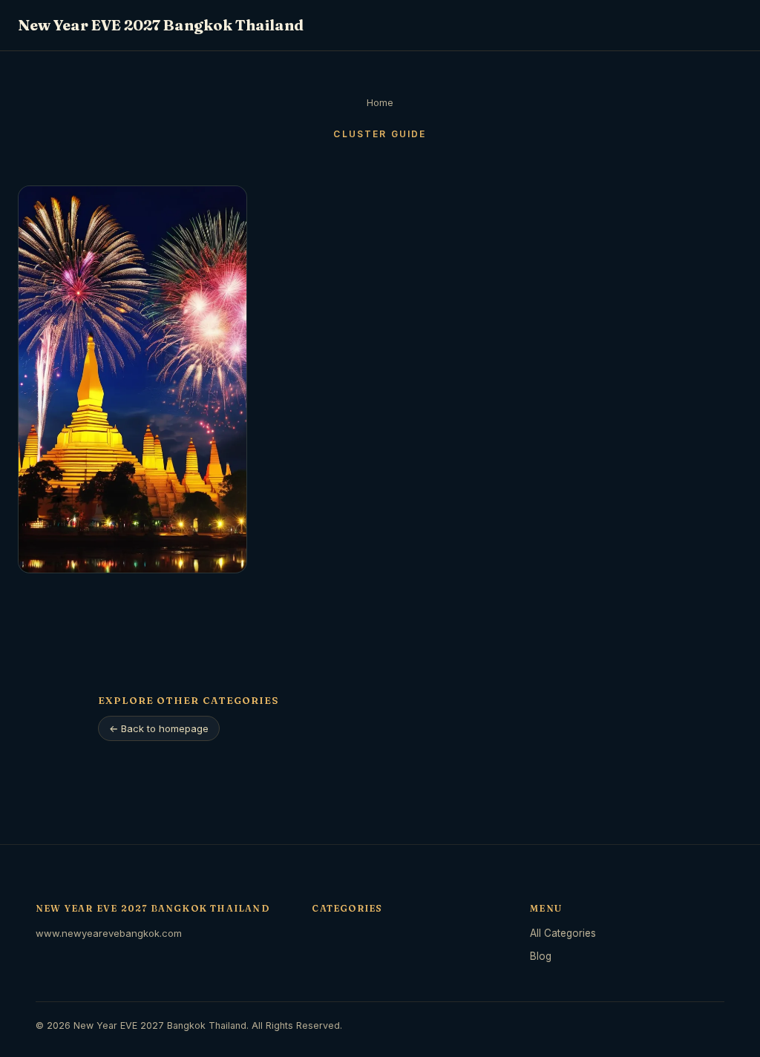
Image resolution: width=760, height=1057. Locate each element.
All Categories (563, 933)
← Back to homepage (159, 728)
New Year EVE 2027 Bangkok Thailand (161, 25)
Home (380, 102)
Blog (540, 956)
